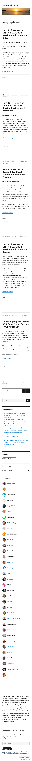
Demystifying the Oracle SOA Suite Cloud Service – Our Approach (15, 324)
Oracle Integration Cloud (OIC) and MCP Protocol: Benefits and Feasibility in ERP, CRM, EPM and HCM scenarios (16, 430)
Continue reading (7, 71)
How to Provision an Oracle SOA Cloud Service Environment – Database (14, 107)
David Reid (7, 95)
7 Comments (21, 238)
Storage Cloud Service (11, 238)
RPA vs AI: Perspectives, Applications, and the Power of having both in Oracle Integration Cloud (16, 442)
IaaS (21, 236)
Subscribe (7, 749)
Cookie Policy (5, 755)
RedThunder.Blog (10, 5)
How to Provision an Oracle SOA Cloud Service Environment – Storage (14, 173)
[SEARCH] (28, 400)
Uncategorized (23, 95)
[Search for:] (14, 400)
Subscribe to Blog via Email (13, 731)
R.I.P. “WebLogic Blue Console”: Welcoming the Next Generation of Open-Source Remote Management (16, 422)
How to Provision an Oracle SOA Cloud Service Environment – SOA (14, 34)
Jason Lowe (7, 688)
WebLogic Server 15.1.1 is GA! (12, 436)
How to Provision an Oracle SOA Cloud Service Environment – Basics (14, 248)
